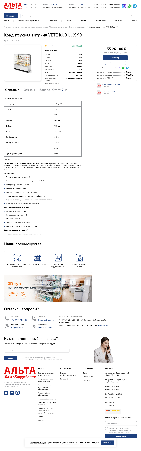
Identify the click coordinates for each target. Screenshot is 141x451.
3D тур (6, 21)
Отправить (10, 358)
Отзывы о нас (88, 377)
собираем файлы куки (38, 443)
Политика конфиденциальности (68, 374)
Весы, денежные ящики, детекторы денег (46, 374)
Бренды (41, 420)
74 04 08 (50, 5)
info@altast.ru (114, 5)
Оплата (69, 21)
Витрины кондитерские (77, 27)
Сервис (83, 21)
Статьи (134, 21)
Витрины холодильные (58, 27)
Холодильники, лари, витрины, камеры (34, 27)
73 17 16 (76, 5)
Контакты (118, 21)
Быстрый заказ (115, 63)
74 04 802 (100, 7)
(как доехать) (103, 325)
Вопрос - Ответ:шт (53, 89)
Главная (7, 27)
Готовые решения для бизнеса (29, 21)
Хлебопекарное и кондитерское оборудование (44, 387)
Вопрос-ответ (100, 21)
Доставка (53, 21)
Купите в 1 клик (45, 327)
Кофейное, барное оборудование (44, 394)
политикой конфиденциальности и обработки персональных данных (44, 358)
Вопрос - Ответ (65, 379)
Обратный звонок (46, 320)
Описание (12, 89)
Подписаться (121, 436)
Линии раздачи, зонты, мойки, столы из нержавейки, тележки (46, 411)
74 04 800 (100, 5)
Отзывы (29, 89)
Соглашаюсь (107, 443)
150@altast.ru (114, 7)
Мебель (40, 417)
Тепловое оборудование (47, 399)
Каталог (15, 27)
